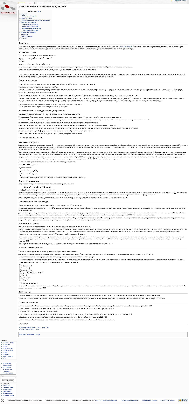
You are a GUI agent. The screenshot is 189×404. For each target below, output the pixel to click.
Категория (22, 334)
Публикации (6, 371)
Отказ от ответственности (168, 400)
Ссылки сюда (6, 385)
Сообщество (6, 344)
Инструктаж (6, 354)
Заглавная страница (8, 342)
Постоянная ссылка (8, 395)
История (48, 3)
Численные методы (33, 334)
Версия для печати (8, 393)
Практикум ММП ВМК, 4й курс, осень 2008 (35, 327)
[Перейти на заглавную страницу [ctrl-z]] (8, 8)
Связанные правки (8, 387)
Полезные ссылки (8, 373)
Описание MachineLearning (149, 400)
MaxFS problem (125, 47)
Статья (22, 3)
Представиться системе (179, 0)
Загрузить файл (7, 389)
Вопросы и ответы (8, 356)
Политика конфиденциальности (129, 400)
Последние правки (8, 348)
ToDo (4, 358)
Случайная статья (8, 350)
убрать (39, 11)
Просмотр (40, 3)
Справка (5, 352)
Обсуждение (30, 3)
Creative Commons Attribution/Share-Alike (106, 400)
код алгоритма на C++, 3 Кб (30, 329)
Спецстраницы (7, 391)
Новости (5, 346)
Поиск (2, 376)
